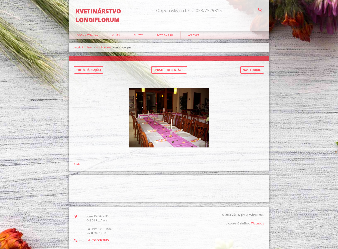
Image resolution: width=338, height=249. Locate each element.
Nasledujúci (252, 70)
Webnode (257, 223)
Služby (138, 35)
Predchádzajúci (88, 70)
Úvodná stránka (87, 35)
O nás (116, 35)
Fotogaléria (165, 35)
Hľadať (260, 10)
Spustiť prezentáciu (169, 70)
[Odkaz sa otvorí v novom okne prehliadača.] (169, 117)
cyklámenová (103, 47)
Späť (77, 164)
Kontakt (193, 35)
